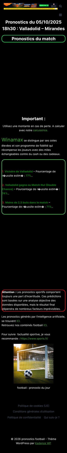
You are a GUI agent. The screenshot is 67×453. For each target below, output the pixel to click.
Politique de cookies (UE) (33, 405)
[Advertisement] (33, 79)
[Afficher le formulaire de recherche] (60, 6)
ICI (45, 325)
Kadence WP (43, 443)
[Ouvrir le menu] (60, 14)
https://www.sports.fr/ (34, 338)
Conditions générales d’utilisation (33, 411)
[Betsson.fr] (31, 6)
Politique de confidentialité (24, 417)
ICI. (18, 321)
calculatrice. (40, 130)
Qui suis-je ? (52, 417)
